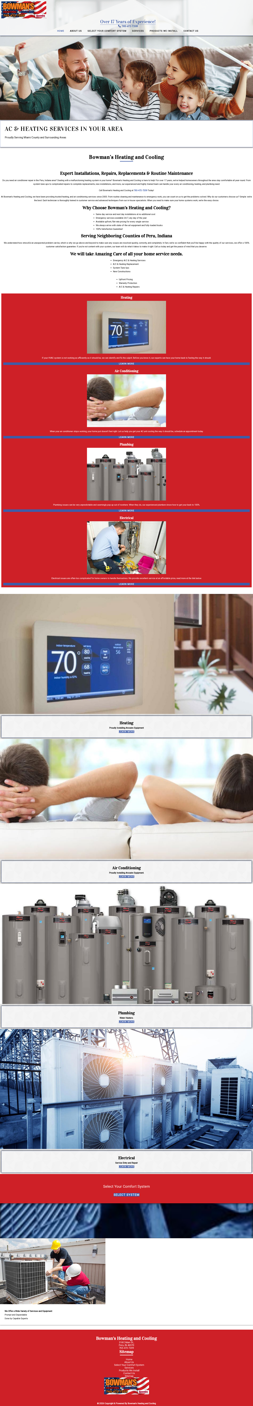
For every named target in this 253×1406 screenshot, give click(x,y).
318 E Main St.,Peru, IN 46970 (126, 1344)
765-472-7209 (130, 26)
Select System (127, 1194)
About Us (76, 31)
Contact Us (191, 31)
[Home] (23, 17)
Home (60, 31)
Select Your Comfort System (107, 31)
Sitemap (129, 1376)
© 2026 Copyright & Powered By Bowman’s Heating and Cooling (126, 1403)
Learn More (126, 363)
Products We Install (164, 31)
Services (138, 31)
